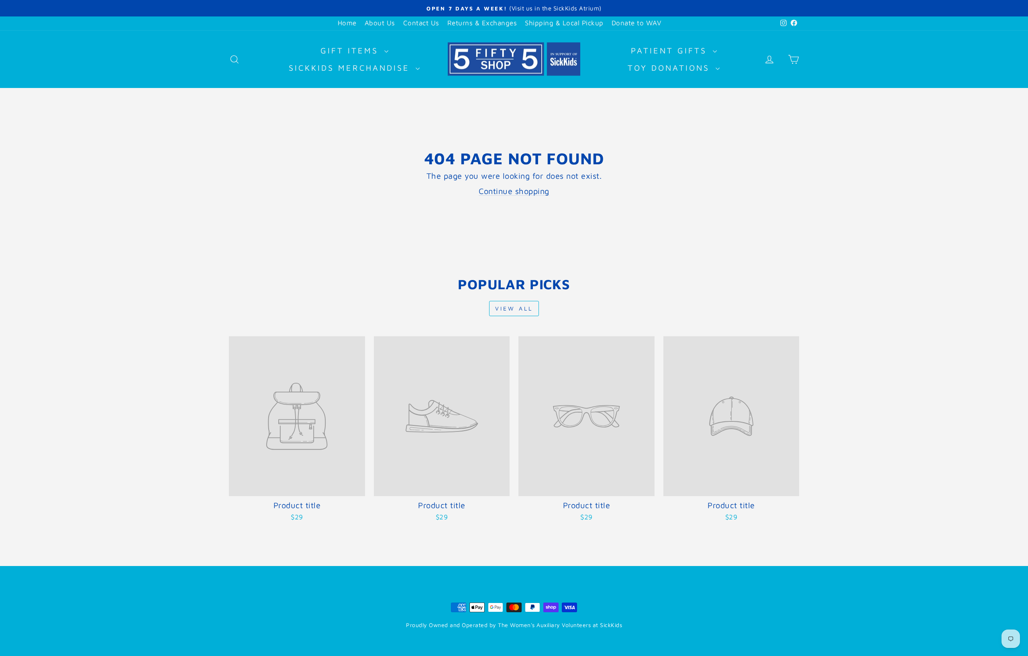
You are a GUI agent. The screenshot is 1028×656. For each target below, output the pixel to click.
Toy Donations (671, 67)
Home (347, 23)
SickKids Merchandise (351, 67)
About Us (380, 23)
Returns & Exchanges (482, 23)
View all (514, 308)
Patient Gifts (671, 50)
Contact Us (421, 23)
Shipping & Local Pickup (564, 23)
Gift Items (351, 50)
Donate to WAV (637, 23)
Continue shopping (514, 191)
